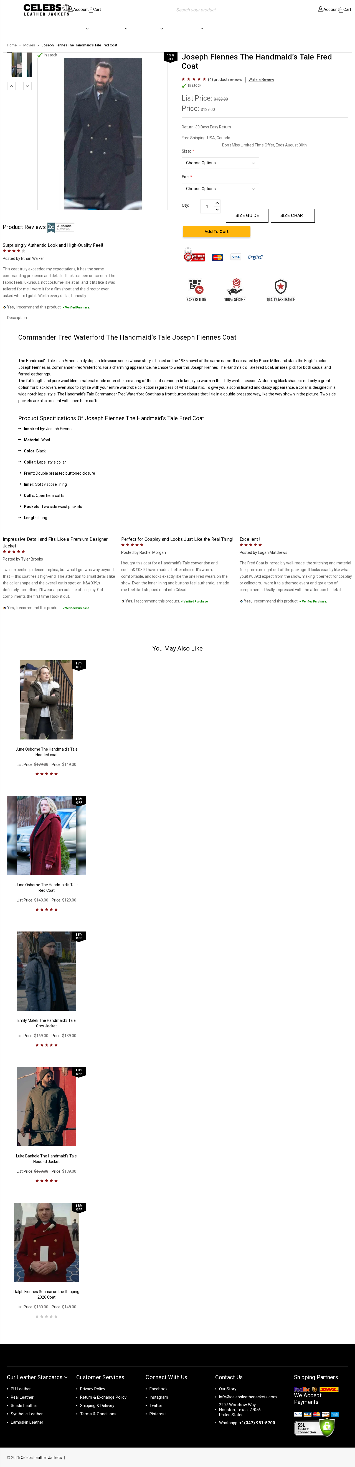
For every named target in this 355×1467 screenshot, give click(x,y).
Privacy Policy (92, 1388)
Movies (151, 28)
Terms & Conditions (98, 1413)
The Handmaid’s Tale (237, 367)
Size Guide (247, 215)
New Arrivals (45, 28)
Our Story (227, 1388)
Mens (79, 28)
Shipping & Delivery (97, 1405)
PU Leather (21, 1388)
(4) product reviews (225, 79)
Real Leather (22, 1397)
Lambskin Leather (27, 1422)
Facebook (158, 1388)
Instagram (158, 1397)
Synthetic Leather (27, 1413)
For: (187, 176)
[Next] (27, 86)
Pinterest (157, 1413)
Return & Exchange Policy (103, 1397)
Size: (188, 151)
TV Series (190, 28)
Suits (225, 28)
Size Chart (292, 215)
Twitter (155, 1405)
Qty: (185, 205)
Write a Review (261, 79)
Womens (114, 28)
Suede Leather (24, 1405)
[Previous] (11, 86)
